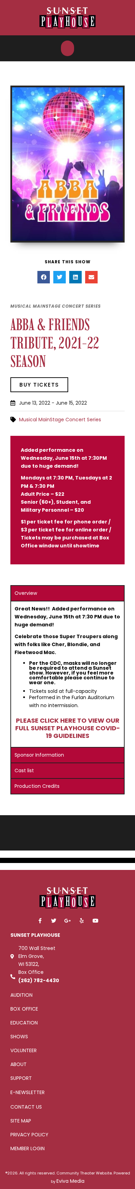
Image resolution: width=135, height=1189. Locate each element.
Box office (24, 1008)
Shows (19, 1036)
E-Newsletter (27, 1092)
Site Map (20, 1120)
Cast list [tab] (24, 770)
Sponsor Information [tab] (39, 754)
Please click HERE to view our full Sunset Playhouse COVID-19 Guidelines (67, 728)
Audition (21, 995)
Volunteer (23, 1050)
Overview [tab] (26, 593)
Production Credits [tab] (37, 786)
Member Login (27, 1148)
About (18, 1064)
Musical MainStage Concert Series (60, 419)
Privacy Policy (29, 1134)
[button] (67, 48)
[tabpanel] (67, 674)
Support (21, 1078)
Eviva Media (70, 1181)
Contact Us (26, 1106)
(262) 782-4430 (38, 980)
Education (24, 1022)
